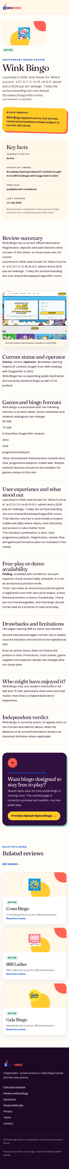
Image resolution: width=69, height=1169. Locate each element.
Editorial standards (14, 1087)
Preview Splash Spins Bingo (34, 815)
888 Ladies (16, 964)
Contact (8, 1123)
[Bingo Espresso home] (18, 7)
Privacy (7, 1111)
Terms (7, 1117)
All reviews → (11, 864)
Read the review (17, 918)
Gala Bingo (16, 1019)
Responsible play (13, 1105)
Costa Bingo (17, 908)
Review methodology (15, 1093)
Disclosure (9, 1099)
